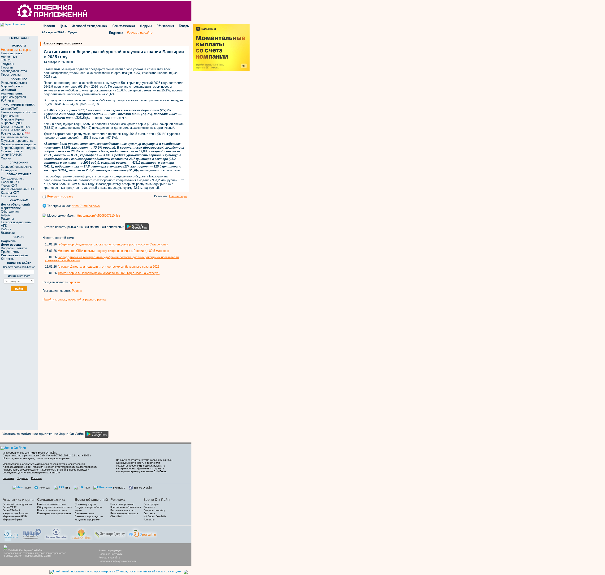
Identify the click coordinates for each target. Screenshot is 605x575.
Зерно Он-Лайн (156, 500)
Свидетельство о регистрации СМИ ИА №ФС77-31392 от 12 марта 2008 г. (47, 455)
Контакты (7, 259)
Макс (28, 487)
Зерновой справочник (16, 166)
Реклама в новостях (122, 510)
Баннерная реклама (122, 504)
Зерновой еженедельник (89, 26)
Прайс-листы (10, 251)
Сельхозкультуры (85, 504)
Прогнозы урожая (13, 97)
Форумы (146, 26)
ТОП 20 (6, 60)
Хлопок (6, 158)
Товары (184, 26)
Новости (49, 26)
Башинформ (178, 196)
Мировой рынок (12, 86)
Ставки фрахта (11, 151)
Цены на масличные (15, 126)
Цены (63, 26)
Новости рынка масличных (11, 55)
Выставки (8, 233)
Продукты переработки (88, 507)
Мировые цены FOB (15, 516)
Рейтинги (7, 100)
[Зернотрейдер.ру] (110, 533)
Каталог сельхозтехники (51, 504)
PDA (87, 487)
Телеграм (44, 487)
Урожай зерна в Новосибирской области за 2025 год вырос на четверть (109, 273)
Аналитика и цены (19, 500)
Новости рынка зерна (16, 49)
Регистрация (151, 504)
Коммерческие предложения (54, 513)
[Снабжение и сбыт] (11, 534)
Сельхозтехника (123, 26)
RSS (67, 487)
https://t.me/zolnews (86, 206)
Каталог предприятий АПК (16, 223)
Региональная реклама (124, 513)
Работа (6, 229)
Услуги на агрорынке (87, 519)
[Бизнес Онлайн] (56, 533)
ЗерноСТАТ (10, 507)
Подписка (116, 33)
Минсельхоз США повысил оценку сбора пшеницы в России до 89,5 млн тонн (113, 251)
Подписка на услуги (110, 554)
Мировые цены (11, 123)
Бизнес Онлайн (143, 487)
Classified (115, 516)
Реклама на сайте (109, 557)
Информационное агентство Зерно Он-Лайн (29, 452)
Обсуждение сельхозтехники (54, 507)
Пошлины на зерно (14, 137)
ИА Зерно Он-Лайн (154, 516)
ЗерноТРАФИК (11, 155)
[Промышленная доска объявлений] (32, 533)
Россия (77, 290)
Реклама (36, 478)
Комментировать (60, 196)
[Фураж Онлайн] (81, 533)
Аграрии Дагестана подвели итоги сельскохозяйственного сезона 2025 (108, 266)
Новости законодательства (14, 69)
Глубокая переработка (17, 140)
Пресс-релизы (11, 74)
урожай (74, 282)
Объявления (165, 26)
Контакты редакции (110, 550)
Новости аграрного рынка (62, 43)
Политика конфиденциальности (117, 561)
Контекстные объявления (125, 507)
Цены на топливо (13, 130)
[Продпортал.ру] (142, 533)
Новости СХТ (10, 182)
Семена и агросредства (89, 516)
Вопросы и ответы (14, 248)
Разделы (7, 218)
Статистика (9, 196)
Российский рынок (14, 83)
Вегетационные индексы (18, 144)
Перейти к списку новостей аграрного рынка (74, 299)
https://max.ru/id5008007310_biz (98, 215)
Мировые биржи (12, 119)
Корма (78, 510)
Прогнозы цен (10, 116)
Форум (5, 215)
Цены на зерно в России (18, 112)
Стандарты (9, 170)
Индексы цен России (15, 513)
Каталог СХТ (10, 192)
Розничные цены (15, 133)
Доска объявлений (91, 500)
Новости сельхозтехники (52, 510)
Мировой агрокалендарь (18, 148)
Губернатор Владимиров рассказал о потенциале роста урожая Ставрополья (113, 244)
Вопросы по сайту (154, 510)
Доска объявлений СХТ (17, 189)
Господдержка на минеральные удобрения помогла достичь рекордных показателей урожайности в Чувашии (112, 258)
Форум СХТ (9, 185)
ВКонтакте (119, 487)
